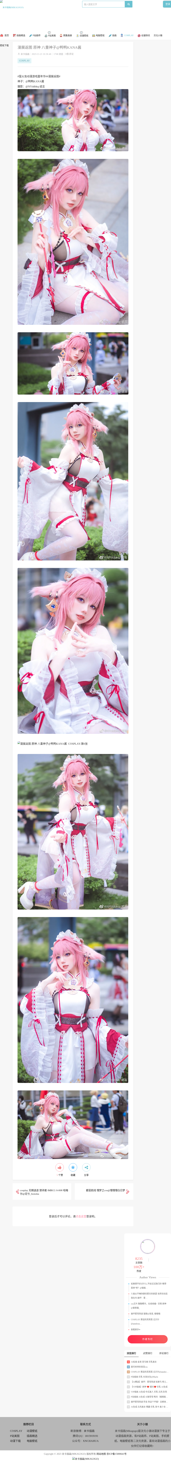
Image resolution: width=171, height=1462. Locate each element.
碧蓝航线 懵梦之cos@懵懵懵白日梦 (105, 1190)
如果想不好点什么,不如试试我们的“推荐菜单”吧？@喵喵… (148, 1286)
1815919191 (91, 1436)
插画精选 (32, 1436)
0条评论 (69, 54)
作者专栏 (147, 1339)
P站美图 (67, 4)
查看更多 (135, 1329)
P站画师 (56, 4)
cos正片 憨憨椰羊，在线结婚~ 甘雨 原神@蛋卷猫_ (148, 1306)
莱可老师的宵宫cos (138, 1367)
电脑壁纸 (32, 1441)
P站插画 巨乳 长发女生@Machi (143, 1377)
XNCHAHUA (91, 1441)
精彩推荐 (32, 4)
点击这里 (81, 1216)
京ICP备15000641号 (117, 1454)
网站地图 (101, 1454)
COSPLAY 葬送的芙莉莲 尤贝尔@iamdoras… (145, 1321)
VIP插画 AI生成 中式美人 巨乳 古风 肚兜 (147, 1392)
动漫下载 (78, 4)
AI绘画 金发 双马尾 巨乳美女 (142, 1362)
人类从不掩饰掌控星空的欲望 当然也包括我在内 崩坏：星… (149, 1296)
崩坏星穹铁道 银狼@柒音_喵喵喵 (145, 1314)
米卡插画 (25, 54)
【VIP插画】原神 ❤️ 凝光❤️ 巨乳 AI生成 (147, 1387)
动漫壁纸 (32, 1431)
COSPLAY (45, 4)
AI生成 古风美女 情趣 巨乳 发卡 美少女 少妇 (149, 1407)
